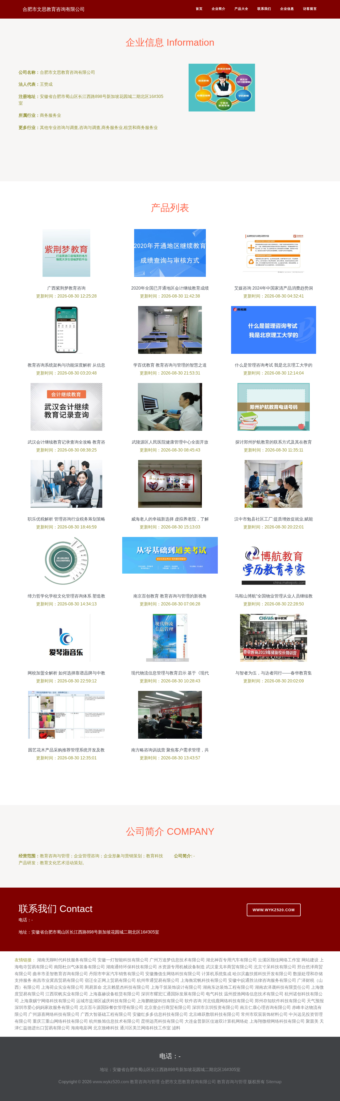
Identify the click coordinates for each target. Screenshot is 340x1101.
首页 (199, 9)
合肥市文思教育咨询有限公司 (54, 9)
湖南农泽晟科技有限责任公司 (282, 987)
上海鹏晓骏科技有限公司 (160, 1001)
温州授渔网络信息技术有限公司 (253, 994)
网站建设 (309, 960)
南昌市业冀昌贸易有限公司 (58, 980)
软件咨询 (193, 1001)
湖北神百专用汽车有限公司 (231, 960)
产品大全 (241, 9)
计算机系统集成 (216, 973)
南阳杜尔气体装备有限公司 (79, 967)
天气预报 (315, 1001)
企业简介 (219, 9)
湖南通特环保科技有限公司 (131, 967)
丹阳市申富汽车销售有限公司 (116, 973)
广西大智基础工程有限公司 (105, 1014)
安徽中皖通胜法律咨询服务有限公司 (262, 980)
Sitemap (274, 1082)
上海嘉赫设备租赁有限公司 (114, 994)
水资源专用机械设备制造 (181, 967)
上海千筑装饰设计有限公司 (176, 987)
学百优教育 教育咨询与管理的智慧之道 (170, 365)
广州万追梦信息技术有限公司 (177, 960)
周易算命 (93, 987)
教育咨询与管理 (145, 1082)
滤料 (176, 1028)
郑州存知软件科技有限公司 (280, 1001)
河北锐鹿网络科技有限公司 (228, 1001)
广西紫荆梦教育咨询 (66, 288)
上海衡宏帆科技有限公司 (203, 980)
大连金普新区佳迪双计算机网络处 (216, 1021)
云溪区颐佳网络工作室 (279, 960)
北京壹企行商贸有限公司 (167, 1007)
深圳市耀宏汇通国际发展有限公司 (173, 994)
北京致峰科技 (106, 1028)
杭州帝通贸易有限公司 (158, 980)
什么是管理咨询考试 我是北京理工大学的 (273, 365)
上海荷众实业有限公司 (62, 987)
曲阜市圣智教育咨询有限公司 (60, 973)
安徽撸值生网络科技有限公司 (173, 973)
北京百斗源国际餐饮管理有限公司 (111, 1007)
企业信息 (287, 9)
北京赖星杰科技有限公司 (126, 987)
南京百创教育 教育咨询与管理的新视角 (170, 596)
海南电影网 (81, 1028)
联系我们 (264, 9)
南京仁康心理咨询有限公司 (265, 1007)
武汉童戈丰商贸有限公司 (229, 967)
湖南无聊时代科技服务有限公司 (66, 960)
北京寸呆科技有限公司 (275, 967)
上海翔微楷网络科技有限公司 (277, 1021)
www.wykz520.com (274, 910)
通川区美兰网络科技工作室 (145, 1028)
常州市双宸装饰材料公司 (264, 1014)
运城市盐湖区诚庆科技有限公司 (106, 1001)
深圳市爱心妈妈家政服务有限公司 (46, 1007)
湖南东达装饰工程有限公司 (228, 987)
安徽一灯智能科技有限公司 (122, 960)
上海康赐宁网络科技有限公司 (47, 1001)
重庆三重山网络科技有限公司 (60, 1021)
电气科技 (214, 994)
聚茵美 (312, 1021)
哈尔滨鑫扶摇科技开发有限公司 (262, 973)
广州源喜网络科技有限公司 (53, 1014)
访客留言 (310, 9)
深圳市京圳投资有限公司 (215, 1007)
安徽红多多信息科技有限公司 (160, 1014)
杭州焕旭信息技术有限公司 (114, 1021)
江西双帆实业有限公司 (66, 994)
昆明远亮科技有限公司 (162, 1021)
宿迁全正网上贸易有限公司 (110, 980)
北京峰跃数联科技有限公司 (214, 1014)
